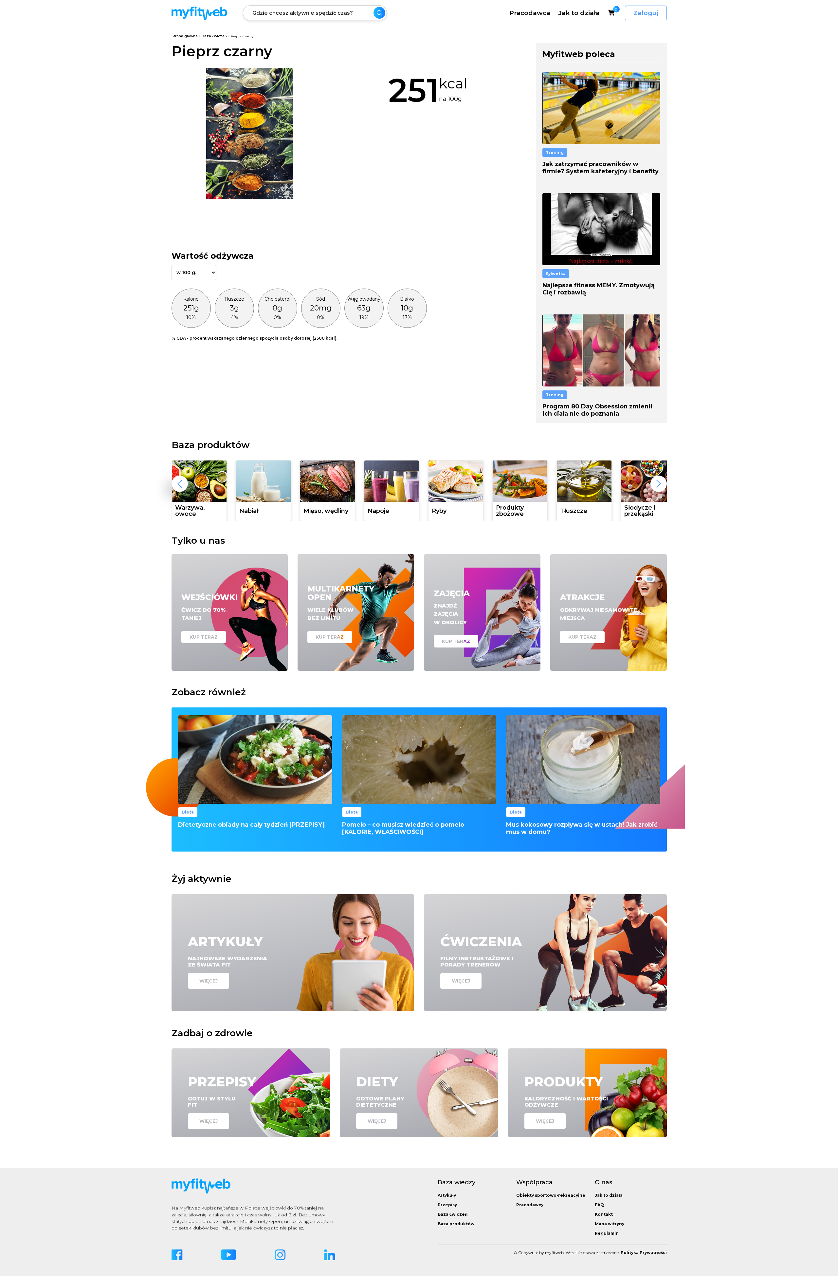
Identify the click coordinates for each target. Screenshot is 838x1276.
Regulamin (607, 1233)
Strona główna (185, 36)
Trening (555, 152)
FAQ (599, 1204)
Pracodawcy (529, 1204)
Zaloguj (645, 13)
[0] (611, 12)
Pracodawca (529, 13)
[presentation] (180, 484)
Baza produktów (456, 1223)
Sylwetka (556, 273)
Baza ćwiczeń (214, 36)
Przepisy (447, 1204)
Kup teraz (204, 637)
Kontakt (604, 1214)
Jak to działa (579, 13)
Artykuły (447, 1195)
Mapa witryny (609, 1223)
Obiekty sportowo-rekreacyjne (550, 1195)
